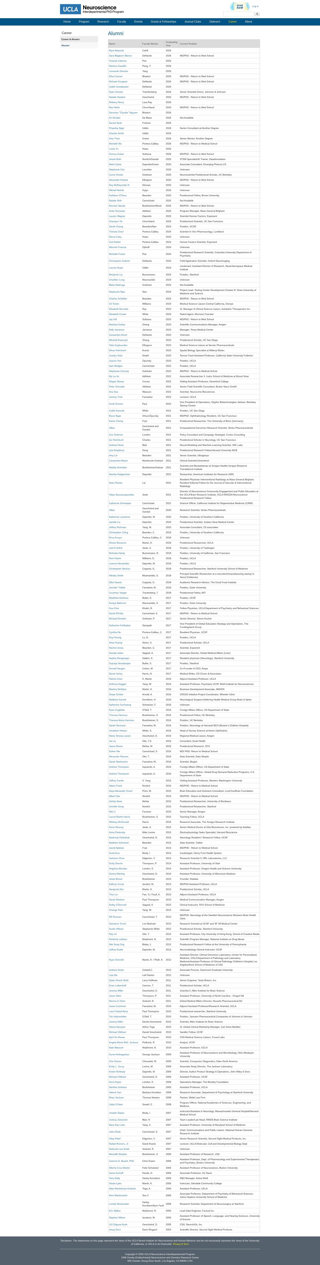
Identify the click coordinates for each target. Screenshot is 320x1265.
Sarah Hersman (117, 725)
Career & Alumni (70, 39)
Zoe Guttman (116, 434)
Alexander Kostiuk (118, 180)
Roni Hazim (115, 558)
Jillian (112, 428)
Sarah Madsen (116, 899)
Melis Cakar (115, 164)
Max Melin (114, 107)
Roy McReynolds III (119, 185)
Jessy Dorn (115, 1229)
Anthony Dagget (117, 684)
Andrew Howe (116, 445)
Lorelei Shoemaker (119, 1204)
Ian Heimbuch (116, 440)
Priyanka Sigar (116, 128)
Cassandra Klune (118, 334)
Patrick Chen (115, 679)
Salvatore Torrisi (117, 923)
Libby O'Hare (116, 1104)
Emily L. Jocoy (116, 1066)
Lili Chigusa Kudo (118, 1224)
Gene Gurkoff (116, 1173)
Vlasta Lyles (115, 1183)
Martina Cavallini (117, 66)
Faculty (121, 21)
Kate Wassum (116, 1047)
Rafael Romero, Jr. (119, 1143)
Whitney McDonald (119, 822)
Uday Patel (114, 1138)
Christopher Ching (118, 532)
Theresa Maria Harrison (121, 720)
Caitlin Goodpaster (119, 86)
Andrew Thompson (119, 767)
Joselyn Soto (115, 355)
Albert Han (114, 796)
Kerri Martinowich (118, 1195)
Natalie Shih (115, 200)
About (248, 21)
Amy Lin (113, 455)
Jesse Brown (115, 879)
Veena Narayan (117, 1027)
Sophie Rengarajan (119, 658)
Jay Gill (113, 319)
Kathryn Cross (116, 884)
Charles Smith (116, 133)
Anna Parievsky (117, 832)
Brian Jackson (116, 1097)
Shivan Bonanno (117, 542)
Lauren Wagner (117, 216)
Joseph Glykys (116, 1113)
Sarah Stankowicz (118, 761)
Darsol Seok (115, 123)
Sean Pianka (115, 482)
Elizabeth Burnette (118, 309)
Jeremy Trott (115, 397)
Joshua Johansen (118, 1119)
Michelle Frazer (117, 254)
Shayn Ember (116, 694)
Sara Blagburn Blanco (120, 55)
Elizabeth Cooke (117, 314)
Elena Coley (115, 236)
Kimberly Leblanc (118, 939)
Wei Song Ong (116, 944)
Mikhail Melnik (116, 190)
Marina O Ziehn (117, 1001)
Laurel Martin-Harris (119, 816)
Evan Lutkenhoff (117, 985)
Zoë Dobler (115, 242)
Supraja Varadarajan (120, 663)
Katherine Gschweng (120, 704)
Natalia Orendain (118, 467)
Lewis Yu (113, 148)
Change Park (116, 910)
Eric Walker (115, 1210)
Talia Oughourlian (118, 345)
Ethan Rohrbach (117, 350)
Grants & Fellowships (163, 21)
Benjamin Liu (116, 274)
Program (84, 21)
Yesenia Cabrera (118, 60)
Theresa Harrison (118, 715)
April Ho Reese (117, 1037)
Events (138, 21)
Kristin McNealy (117, 1071)
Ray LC (113, 934)
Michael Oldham (117, 1032)
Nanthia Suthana (118, 1087)
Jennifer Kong (116, 806)
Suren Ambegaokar (119, 1054)
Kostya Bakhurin (117, 603)
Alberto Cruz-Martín (119, 1167)
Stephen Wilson (117, 1217)
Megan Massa (116, 381)
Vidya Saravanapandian (121, 494)
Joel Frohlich (115, 548)
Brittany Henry (116, 102)
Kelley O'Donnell (117, 904)
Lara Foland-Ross (118, 1011)
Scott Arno (114, 853)
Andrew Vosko (116, 970)
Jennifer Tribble (117, 587)
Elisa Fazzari (115, 76)
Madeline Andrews (118, 598)
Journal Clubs (192, 21)
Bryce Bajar (115, 415)
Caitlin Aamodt (116, 410)
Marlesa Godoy (117, 324)
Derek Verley (115, 673)
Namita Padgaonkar (119, 474)
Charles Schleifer (118, 298)
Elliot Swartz (115, 582)
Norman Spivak (117, 205)
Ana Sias (113, 391)
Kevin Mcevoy (116, 827)
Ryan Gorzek (116, 92)
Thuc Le (113, 894)
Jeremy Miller (116, 990)
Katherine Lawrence (119, 517)
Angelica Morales (118, 868)
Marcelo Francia (117, 247)
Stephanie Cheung (119, 371)
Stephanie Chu (117, 169)
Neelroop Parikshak (119, 837)
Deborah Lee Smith (119, 1149)
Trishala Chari (116, 231)
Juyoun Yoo (115, 360)
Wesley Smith (116, 575)
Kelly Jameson (116, 329)
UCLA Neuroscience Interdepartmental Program (169, 1254)
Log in (255, 6)
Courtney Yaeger (118, 592)
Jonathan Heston (118, 730)
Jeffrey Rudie (116, 949)
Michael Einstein (117, 618)
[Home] (94, 9)
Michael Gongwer (118, 81)
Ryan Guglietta (117, 710)
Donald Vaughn (117, 668)
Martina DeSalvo (117, 689)
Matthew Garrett (117, 699)
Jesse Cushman (117, 1006)
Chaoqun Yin (115, 221)
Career (232, 21)
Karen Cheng (116, 421)
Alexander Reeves (118, 756)
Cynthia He (115, 632)
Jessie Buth (115, 159)
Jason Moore (116, 746)
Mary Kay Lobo (117, 1125)
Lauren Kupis (116, 267)
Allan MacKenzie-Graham (122, 1188)
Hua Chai (114, 608)
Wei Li (112, 811)
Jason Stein (115, 995)
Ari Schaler (114, 117)
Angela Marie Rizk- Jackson (123, 1042)
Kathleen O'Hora (117, 195)
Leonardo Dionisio (118, 71)
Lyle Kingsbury (116, 450)
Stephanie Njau (117, 291)
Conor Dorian (116, 174)
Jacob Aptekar (116, 848)
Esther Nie (114, 751)
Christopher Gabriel (119, 261)
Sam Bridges (115, 366)
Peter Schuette (117, 386)
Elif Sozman (115, 916)
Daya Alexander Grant (120, 791)
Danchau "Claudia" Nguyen (123, 112)
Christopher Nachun (119, 568)
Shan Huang (115, 642)
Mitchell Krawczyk (118, 340)
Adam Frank (115, 785)
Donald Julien (116, 653)
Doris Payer (115, 1082)
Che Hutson (115, 1061)
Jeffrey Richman (117, 527)
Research (103, 21)
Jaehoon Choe (116, 858)
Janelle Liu (114, 522)
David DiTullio (116, 613)
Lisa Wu (113, 975)
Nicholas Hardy (117, 553)
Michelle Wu (115, 143)
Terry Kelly (114, 1178)
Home (67, 21)
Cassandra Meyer (118, 460)
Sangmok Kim (116, 889)
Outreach (214, 21)
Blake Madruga (117, 285)
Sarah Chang (116, 226)
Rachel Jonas (116, 647)
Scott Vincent (116, 403)
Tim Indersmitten (118, 1016)
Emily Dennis (116, 863)
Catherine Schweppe (120, 503)
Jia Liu (112, 741)
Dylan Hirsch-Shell (118, 980)
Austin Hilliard (116, 928)
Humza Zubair (116, 154)
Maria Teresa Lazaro (120, 735)
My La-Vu (114, 376)
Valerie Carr (115, 1092)
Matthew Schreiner (119, 842)
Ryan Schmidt (116, 959)
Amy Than (114, 138)
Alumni (65, 45)
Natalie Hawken (117, 97)
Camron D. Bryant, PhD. (121, 1161)
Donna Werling (117, 873)
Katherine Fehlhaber (120, 625)
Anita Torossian (117, 211)
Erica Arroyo (115, 537)
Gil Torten (114, 303)
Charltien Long (116, 279)
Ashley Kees (115, 801)
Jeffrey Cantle (116, 780)
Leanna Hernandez (119, 563)
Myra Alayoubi (116, 50)
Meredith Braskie (118, 1154)
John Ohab (115, 1131)
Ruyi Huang (115, 637)
